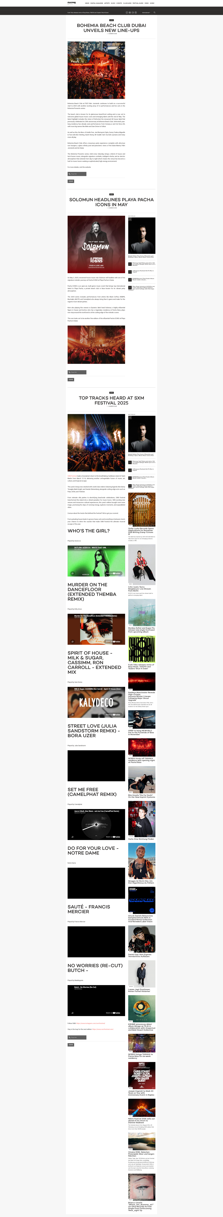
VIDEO (146, 3)
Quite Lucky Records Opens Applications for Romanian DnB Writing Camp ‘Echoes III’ (91, 12)
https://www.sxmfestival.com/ (103, 1029)
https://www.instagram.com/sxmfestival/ (90, 1023)
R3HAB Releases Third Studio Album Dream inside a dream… (142, 279)
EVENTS (119, 3)
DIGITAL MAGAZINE (96, 3)
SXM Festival (72, 476)
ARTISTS (107, 3)
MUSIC (113, 3)
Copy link (74, 174)
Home (71, 181)
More (152, 3)
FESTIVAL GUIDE (138, 3)
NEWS (87, 3)
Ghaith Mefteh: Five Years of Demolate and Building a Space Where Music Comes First (141, 238)
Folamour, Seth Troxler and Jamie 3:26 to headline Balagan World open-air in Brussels (142, 264)
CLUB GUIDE (127, 3)
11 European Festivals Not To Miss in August (142, 271)
